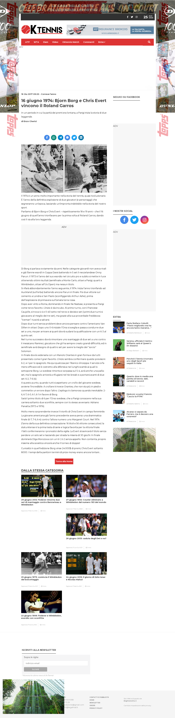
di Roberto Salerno (133, 404)
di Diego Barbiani (133, 351)
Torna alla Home (64, 461)
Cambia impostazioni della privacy (137, 705)
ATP (27, 42)
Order (92, 705)
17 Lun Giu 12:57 (77, 547)
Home (92, 700)
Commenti (88, 42)
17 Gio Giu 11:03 (32, 625)
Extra (100, 42)
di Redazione (131, 368)
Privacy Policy (96, 708)
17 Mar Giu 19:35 (32, 511)
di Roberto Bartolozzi (134, 333)
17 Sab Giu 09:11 (77, 586)
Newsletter (95, 703)
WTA (36, 42)
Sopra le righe (31, 657)
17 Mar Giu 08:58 (77, 509)
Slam (45, 42)
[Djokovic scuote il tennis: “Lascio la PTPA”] (140, 399)
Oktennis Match (70, 42)
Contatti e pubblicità (99, 697)
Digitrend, (24, 511)
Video (55, 42)
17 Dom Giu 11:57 (33, 586)
